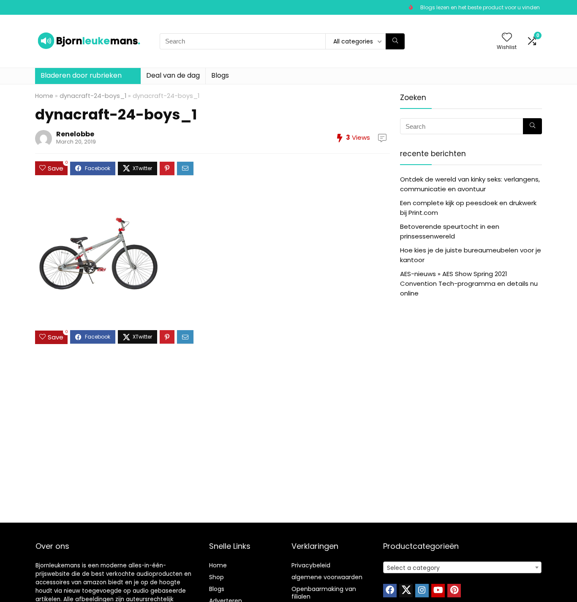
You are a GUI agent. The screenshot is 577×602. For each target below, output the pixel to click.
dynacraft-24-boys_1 (93, 96)
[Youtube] (438, 590)
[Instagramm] (422, 590)
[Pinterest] (454, 590)
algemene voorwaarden (326, 577)
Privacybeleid (310, 565)
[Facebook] (390, 590)
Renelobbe (75, 134)
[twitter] (406, 590)
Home (44, 96)
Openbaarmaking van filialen (323, 593)
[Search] (395, 41)
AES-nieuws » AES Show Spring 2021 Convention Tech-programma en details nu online (469, 283)
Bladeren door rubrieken (81, 75)
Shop (216, 577)
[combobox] (462, 567)
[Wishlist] (507, 38)
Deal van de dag (173, 75)
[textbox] (462, 568)
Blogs (220, 75)
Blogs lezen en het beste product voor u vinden (480, 7)
